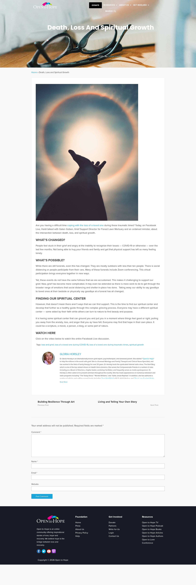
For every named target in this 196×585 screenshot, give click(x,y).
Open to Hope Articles (152, 532)
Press (77, 526)
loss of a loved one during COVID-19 (71, 344)
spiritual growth (136, 344)
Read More (63, 382)
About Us (79, 529)
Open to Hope (148, 359)
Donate (95, 5)
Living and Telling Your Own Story (117, 402)
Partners (112, 526)
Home (34, 72)
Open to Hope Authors (152, 536)
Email (34, 473)
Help (77, 536)
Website (35, 484)
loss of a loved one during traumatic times (108, 344)
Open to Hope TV (150, 522)
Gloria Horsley (114, 56)
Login (111, 532)
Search (109, 11)
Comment (36, 432)
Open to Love (148, 539)
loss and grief (47, 344)
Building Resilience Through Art (56, 402)
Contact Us (114, 536)
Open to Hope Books (151, 529)
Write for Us (114, 529)
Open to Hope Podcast (152, 526)
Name (34, 461)
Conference (147, 543)
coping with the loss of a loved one (85, 225)
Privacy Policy (81, 532)
